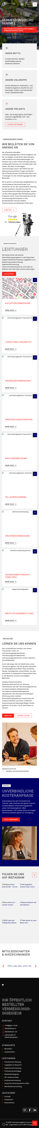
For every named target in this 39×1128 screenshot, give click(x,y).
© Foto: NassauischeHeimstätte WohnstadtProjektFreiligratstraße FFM (30, 38)
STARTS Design (27, 1125)
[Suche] (35, 4)
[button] (22, 4)
